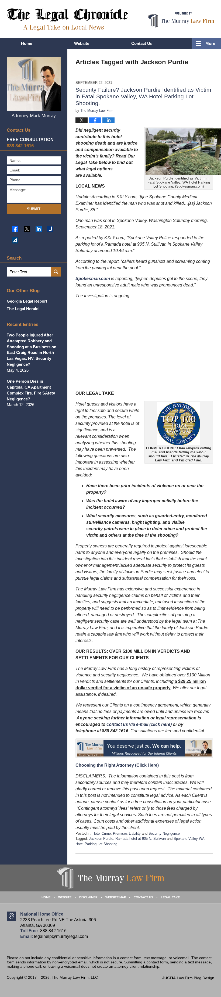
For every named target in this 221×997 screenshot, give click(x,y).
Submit (33, 209)
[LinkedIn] (39, 229)
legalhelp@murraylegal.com (61, 936)
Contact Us (141, 43)
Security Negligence (164, 833)
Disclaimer (88, 897)
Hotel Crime (101, 833)
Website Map (115, 897)
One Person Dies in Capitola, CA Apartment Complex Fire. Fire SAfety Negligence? (31, 390)
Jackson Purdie (101, 839)
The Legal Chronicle (67, 19)
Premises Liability (127, 833)
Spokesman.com (92, 278)
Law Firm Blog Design (188, 978)
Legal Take (170, 897)
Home (26, 43)
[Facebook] (15, 229)
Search (56, 272)
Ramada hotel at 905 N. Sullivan (140, 839)
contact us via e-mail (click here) (139, 724)
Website (81, 43)
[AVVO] (15, 240)
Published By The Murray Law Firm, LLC (181, 20)
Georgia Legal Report (27, 301)
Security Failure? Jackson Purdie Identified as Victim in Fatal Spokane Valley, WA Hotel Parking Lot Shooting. (143, 96)
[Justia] (50, 229)
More (210, 43)
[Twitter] (27, 229)
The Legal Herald (23, 308)
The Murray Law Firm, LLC (75, 977)
